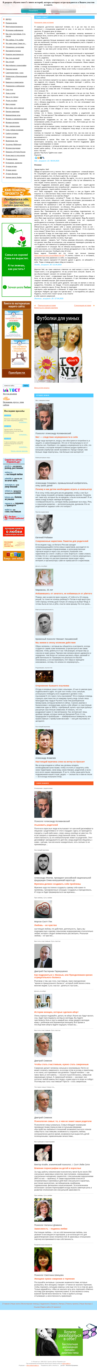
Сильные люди (11, 137)
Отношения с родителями (43, 788)
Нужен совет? (41, 17)
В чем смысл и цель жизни (15, 155)
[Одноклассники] (38, 157)
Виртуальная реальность (44, 609)
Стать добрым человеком (14, 130)
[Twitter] (36, 157)
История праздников (13, 148)
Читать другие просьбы (19, 451)
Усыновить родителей (46, 825)
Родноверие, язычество (43, 668)
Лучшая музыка (11, 166)
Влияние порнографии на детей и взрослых (57, 1168)
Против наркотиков (42, 512)
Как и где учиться (12, 97)
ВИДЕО (8, 19)
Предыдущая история (47, 305)
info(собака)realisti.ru (32, 1365)
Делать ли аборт (40, 991)
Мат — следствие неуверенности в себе (56, 437)
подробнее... (23, 422)
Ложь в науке (10, 93)
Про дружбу (10, 62)
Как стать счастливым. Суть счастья (47, 941)
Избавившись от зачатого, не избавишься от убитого (63, 593)
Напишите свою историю (44, 22)
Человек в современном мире (16, 119)
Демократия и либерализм (15, 86)
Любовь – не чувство (45, 925)
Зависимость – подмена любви (50, 1229)
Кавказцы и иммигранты (14, 82)
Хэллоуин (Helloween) (13, 144)
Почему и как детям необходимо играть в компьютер (63, 489)
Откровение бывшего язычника (52, 686)
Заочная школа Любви (14, 177)
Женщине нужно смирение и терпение (54, 1279)
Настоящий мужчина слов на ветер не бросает (60, 762)
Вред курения (10, 104)
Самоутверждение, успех (14, 73)
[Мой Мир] (41, 157)
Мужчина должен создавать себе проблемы (57, 884)
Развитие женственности (43, 1245)
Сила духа (9, 89)
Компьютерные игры (42, 457)
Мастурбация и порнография (44, 1142)
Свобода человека (12, 133)
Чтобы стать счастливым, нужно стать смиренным (61, 1064)
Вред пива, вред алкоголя (15, 108)
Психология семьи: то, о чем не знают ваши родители (63, 1121)
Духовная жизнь (11, 159)
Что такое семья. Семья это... (44, 1087)
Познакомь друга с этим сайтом (13, 403)
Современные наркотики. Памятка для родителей (61, 541)
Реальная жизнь (11, 23)
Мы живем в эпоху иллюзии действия (55, 642)
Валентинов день (12, 141)
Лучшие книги (11, 170)
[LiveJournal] (43, 157)
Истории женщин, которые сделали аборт (56, 1012)
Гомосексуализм (11, 69)
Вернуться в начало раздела (46, 308)
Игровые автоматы (12, 122)
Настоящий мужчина (41, 850)
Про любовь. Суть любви (43, 898)
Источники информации (14, 30)
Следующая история (82, 305)
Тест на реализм (10, 393)
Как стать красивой (12, 58)
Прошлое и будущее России (15, 152)
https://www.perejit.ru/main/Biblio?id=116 (49, 255)
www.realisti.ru (66, 1363)
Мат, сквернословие (42, 400)
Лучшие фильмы (12, 174)
